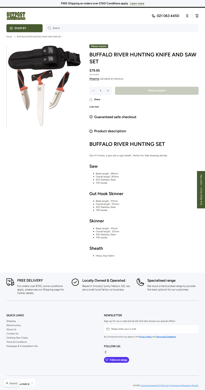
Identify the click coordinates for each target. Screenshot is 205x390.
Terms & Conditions (16, 341)
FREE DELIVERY (30, 280)
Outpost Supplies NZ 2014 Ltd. (154, 385)
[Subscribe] (195, 329)
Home (9, 36)
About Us (11, 329)
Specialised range (161, 280)
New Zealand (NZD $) (19, 384)
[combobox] (122, 28)
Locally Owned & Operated (103, 280)
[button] (94, 99)
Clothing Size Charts (17, 337)
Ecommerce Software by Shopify (184, 385)
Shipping (94, 78)
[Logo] (16, 16)
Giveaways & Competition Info (22, 346)
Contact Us (12, 333)
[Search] (48, 28)
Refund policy (13, 325)
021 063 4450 (168, 16)
